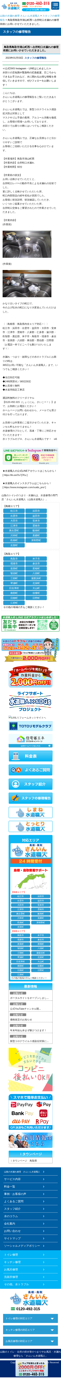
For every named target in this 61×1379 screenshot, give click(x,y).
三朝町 (14, 578)
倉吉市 (36, 563)
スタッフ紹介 (12, 1208)
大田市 (14, 520)
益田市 (36, 515)
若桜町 (36, 568)
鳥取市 (14, 558)
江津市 (14, 525)
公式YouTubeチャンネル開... (25, 1008)
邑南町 (14, 540)
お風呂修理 (11, 1269)
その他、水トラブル (16, 1284)
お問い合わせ (12, 1231)
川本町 (14, 535)
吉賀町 (14, 545)
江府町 (14, 602)
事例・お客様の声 (15, 1194)
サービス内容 (12, 1179)
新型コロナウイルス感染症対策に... (29, 1041)
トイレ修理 (11, 1254)
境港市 (14, 563)
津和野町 (36, 540)
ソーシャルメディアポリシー (22, 1245)
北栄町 (36, 583)
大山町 (36, 588)
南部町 (14, 593)
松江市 (14, 510)
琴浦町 (14, 583)
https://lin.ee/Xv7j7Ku (15, 475)
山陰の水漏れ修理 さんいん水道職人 (20, 15)
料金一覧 (9, 1186)
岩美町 (14, 568)
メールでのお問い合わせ (36, 10)
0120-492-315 (28, 1309)
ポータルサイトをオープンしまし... (29, 998)
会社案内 (9, 1223)
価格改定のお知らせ (21, 1019)
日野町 (36, 598)
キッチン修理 (12, 1262)
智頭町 (14, 573)
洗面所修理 (11, 1276)
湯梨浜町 (36, 578)
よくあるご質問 (13, 1201)
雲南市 (36, 525)
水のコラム (11, 1216)
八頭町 (36, 573)
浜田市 (36, 510)
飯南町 (36, 530)
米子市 (36, 558)
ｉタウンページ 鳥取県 (23, 1160)
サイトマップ (12, 1238)
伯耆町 (36, 593)
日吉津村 (14, 588)
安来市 (36, 520)
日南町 (14, 598)
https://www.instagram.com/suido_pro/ (24, 487)
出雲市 (14, 515)
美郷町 (36, 535)
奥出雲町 (14, 530)
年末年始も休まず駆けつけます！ (28, 1030)
